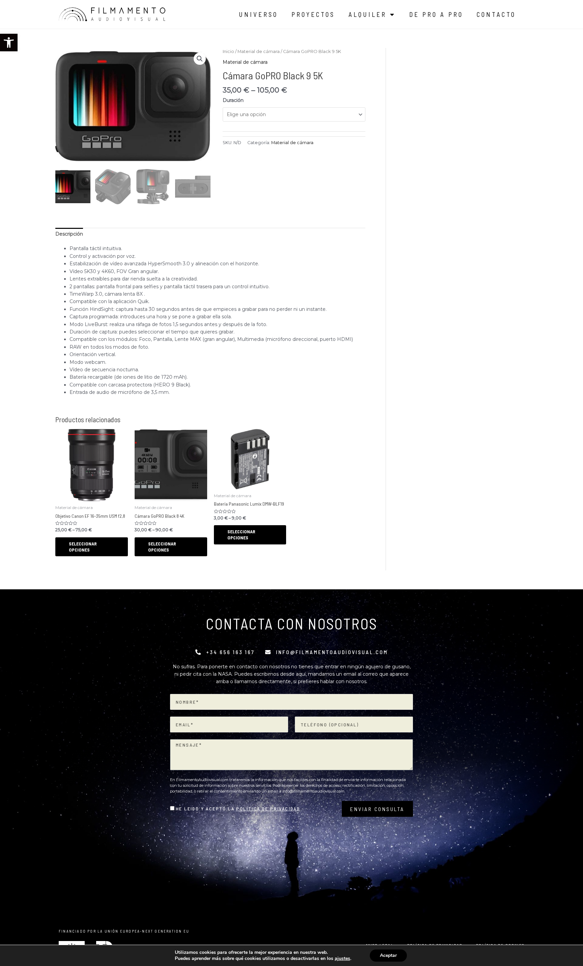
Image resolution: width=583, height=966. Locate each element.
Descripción (69, 234)
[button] (9, 42)
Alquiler (368, 14)
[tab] (69, 234)
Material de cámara (259, 51)
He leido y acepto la (238, 808)
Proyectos (313, 14)
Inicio (228, 51)
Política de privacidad (268, 808)
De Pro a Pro (436, 14)
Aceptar (388, 955)
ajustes (342, 959)
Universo (258, 14)
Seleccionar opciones (83, 547)
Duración (233, 100)
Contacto (496, 14)
